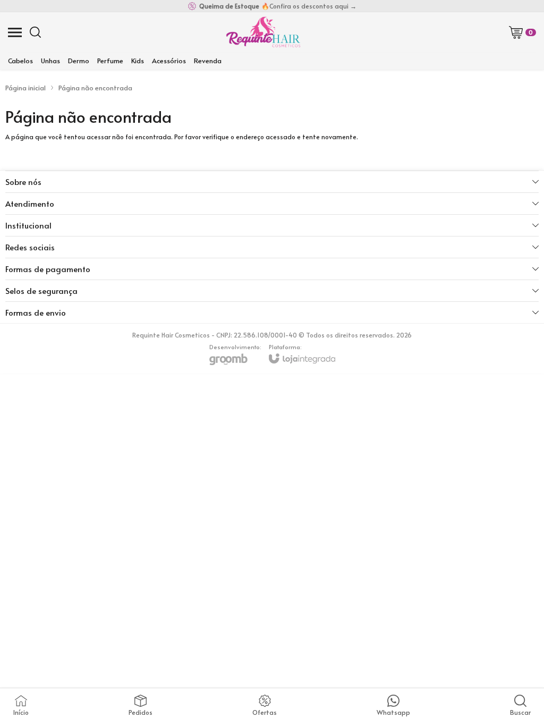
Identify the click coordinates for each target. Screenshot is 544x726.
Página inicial (25, 87)
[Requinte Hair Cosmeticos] (263, 32)
